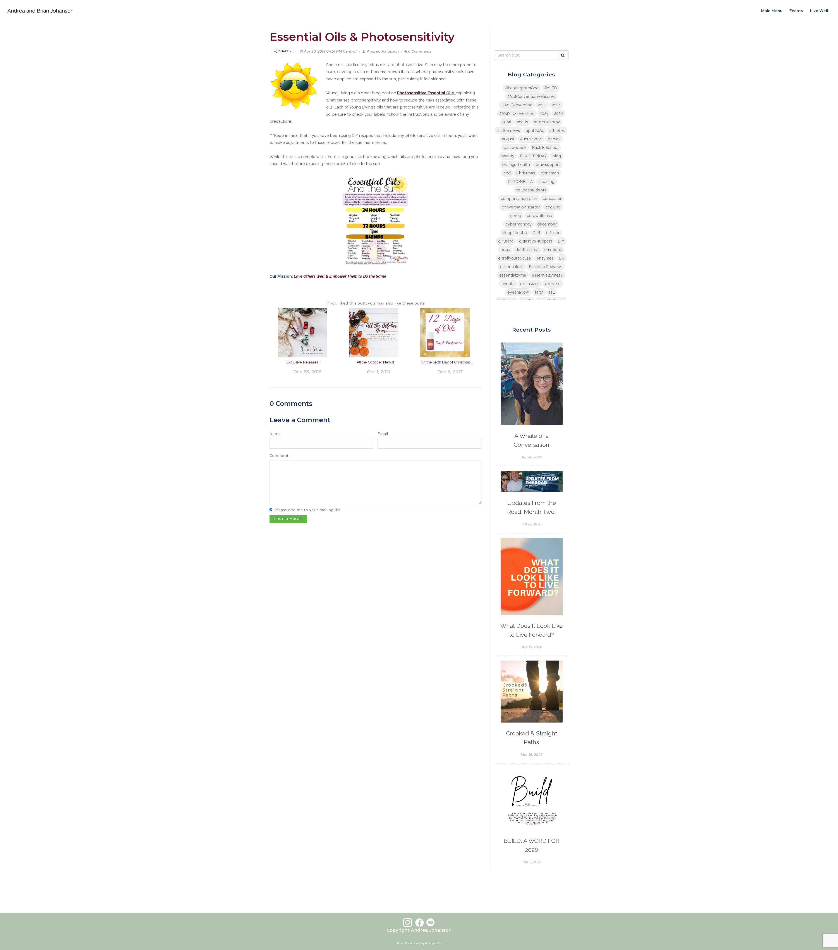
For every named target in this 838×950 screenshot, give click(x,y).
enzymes (545, 258)
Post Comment (288, 519)
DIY (561, 241)
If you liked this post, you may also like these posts (375, 303)
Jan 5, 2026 (531, 862)
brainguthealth (516, 164)
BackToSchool (545, 147)
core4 (515, 215)
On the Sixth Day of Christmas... (447, 362)
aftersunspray (547, 122)
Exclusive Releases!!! (304, 362)
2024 (556, 105)
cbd (507, 173)
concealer (552, 198)
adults (522, 122)
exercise (553, 283)
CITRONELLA (520, 181)
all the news (508, 130)
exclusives (529, 283)
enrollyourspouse (514, 258)
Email (383, 434)
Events (796, 11)
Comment (279, 456)
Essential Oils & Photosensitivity (362, 37)
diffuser (553, 232)
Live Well (819, 11)
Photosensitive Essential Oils (425, 93)
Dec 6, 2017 (450, 371)
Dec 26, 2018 (307, 371)
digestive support (535, 241)
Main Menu (772, 11)
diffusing (505, 241)
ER (561, 258)
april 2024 (535, 130)
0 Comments (419, 51)
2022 (542, 105)
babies (554, 139)
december (547, 224)
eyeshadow (518, 292)
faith (539, 292)
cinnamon (550, 173)
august (508, 139)
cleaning (546, 181)
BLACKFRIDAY (533, 156)
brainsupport (548, 164)
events (507, 283)
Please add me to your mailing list (307, 510)
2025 (544, 113)
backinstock (515, 147)
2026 (558, 113)
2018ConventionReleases (531, 96)
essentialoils (511, 266)
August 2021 (531, 139)
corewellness (539, 215)
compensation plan (519, 198)
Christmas (525, 173)
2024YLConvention (517, 113)
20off (506, 122)
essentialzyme (512, 275)
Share (284, 51)
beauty (507, 156)
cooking (553, 207)
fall (552, 292)
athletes (557, 130)
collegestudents (531, 190)
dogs (505, 249)
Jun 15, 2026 (531, 647)
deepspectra (515, 232)
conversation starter (521, 207)
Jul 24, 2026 (531, 457)
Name (275, 434)
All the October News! (375, 362)
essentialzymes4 (547, 275)
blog (556, 156)
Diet (536, 232)
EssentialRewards (545, 266)
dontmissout (527, 249)
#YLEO (550, 88)
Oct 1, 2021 (378, 371)
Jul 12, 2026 (531, 524)
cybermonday (519, 224)
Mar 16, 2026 (532, 755)
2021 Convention (516, 105)
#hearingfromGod (522, 88)
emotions (553, 249)
